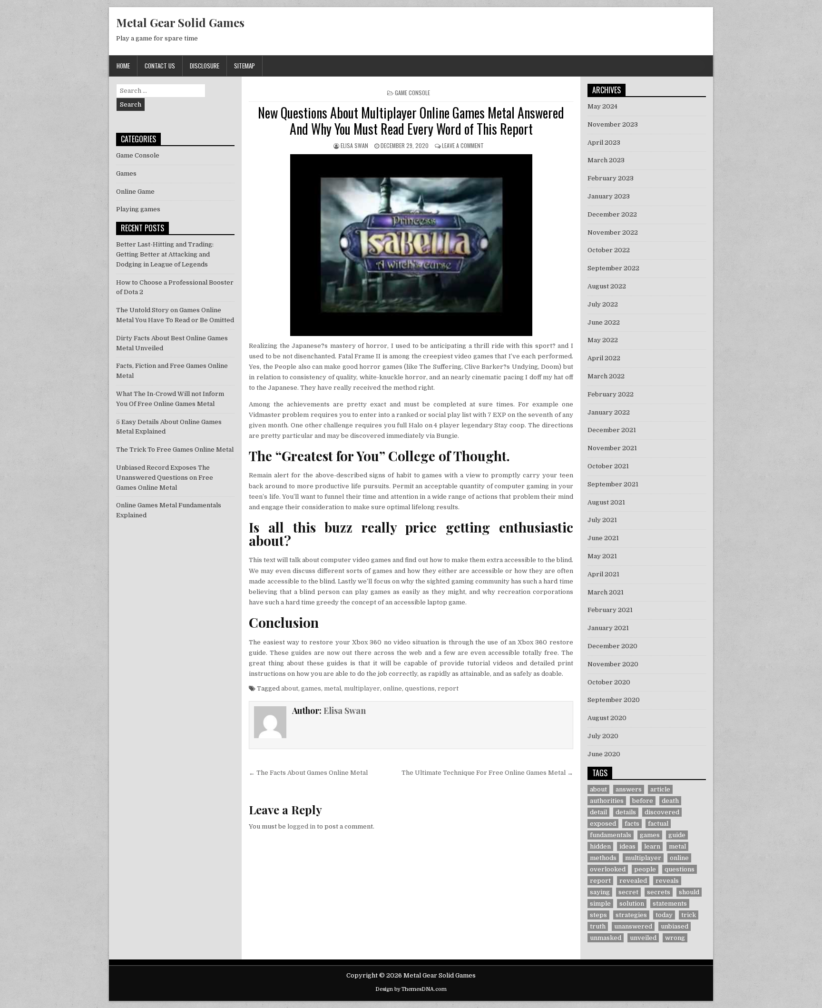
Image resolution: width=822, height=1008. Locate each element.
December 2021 (611, 430)
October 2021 (608, 466)
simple (600, 903)
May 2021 (602, 556)
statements (670, 903)
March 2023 (606, 160)
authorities (607, 800)
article (660, 789)
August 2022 (606, 286)
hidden (600, 846)
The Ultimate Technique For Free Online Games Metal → (487, 772)
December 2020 (612, 646)
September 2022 (613, 268)
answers (629, 789)
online (392, 688)
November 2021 (612, 448)
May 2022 (602, 340)
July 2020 (602, 736)
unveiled (643, 937)
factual (658, 823)
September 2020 (613, 699)
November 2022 (612, 232)
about (289, 688)
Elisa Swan (354, 145)
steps (598, 915)
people (645, 869)
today (664, 915)
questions (420, 688)
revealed (633, 880)
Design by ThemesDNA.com (411, 989)
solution (631, 903)
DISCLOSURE (204, 65)
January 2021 (608, 628)
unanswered (633, 926)
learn (652, 846)
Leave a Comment (463, 145)
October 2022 (608, 250)
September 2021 (612, 484)
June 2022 (603, 322)
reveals (667, 880)
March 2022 (606, 376)
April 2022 (603, 358)
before (642, 800)
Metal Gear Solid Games (180, 22)
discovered (662, 812)
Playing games (138, 209)
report (448, 688)
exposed (603, 823)
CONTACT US (160, 65)
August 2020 (606, 717)
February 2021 (610, 609)
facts (632, 823)
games (311, 688)
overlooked (608, 869)
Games (126, 173)
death (670, 800)
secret (628, 892)
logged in (301, 826)
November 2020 (612, 664)
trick (688, 915)
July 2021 (602, 520)
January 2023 (608, 196)
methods (603, 857)
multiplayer (362, 688)
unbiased (674, 926)
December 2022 (612, 214)
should (689, 892)
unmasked (605, 937)
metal (332, 688)
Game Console (412, 93)
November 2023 (612, 124)
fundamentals (610, 835)
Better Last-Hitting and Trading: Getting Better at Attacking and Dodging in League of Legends (165, 254)
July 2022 (602, 304)
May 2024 (602, 106)
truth (598, 926)
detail (598, 812)
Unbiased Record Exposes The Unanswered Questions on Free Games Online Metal (164, 477)
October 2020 (608, 682)
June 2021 (603, 538)
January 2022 (608, 412)
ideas (627, 846)
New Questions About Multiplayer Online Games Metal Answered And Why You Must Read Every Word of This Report (411, 120)
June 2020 (603, 754)
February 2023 (610, 178)
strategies (631, 915)
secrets (658, 892)
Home (123, 65)
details (626, 812)
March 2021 (605, 592)
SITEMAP (244, 65)
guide (676, 835)
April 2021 (603, 574)
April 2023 (603, 142)
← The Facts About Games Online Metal (308, 772)
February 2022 (610, 394)
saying (600, 892)
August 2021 (606, 502)
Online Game (135, 191)
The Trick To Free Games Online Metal (175, 449)
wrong (675, 937)
